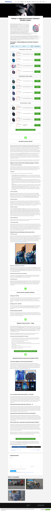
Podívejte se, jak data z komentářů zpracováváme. (28, 472)
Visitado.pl (28, 505)
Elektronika (22, 1)
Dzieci (18, 1)
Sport (37, 1)
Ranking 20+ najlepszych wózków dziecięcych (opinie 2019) (14, 483)
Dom (16, 1)
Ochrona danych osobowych (40, 505)
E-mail (21, 466)
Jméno (11, 466)
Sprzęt (40, 1)
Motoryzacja (28, 1)
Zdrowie (43, 1)
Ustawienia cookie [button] (43, 509)
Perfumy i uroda (33, 1)
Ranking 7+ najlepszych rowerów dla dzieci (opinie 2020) (32, 483)
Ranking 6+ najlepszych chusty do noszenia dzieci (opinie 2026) (14, 494)
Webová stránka (32, 466)
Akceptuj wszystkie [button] (48, 509)
